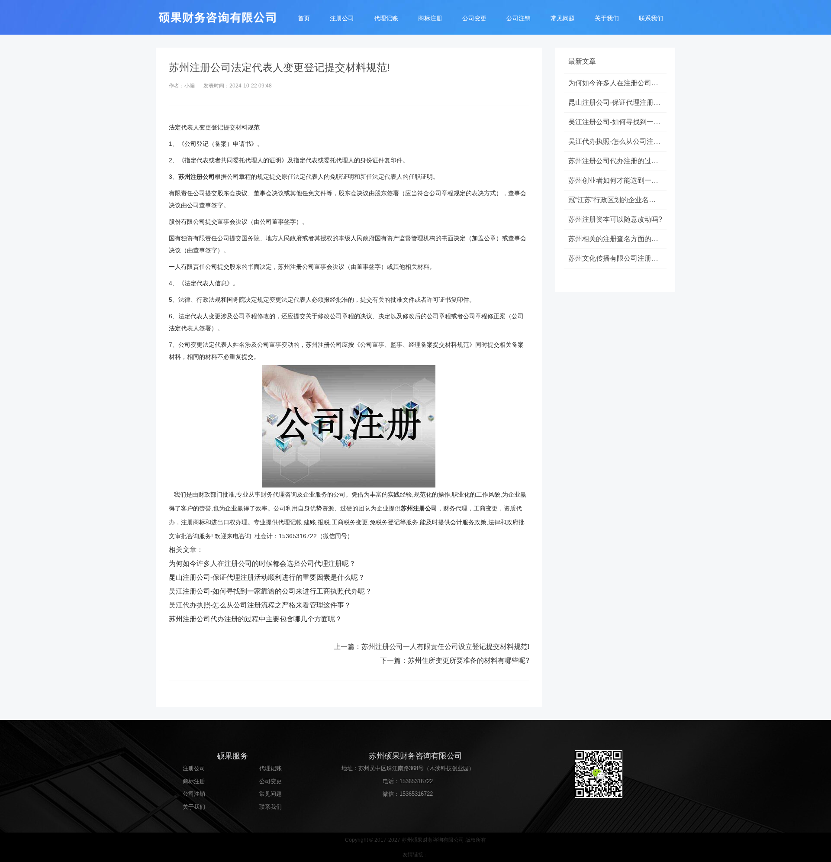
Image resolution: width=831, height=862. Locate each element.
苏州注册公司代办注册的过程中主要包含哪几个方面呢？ (255, 619)
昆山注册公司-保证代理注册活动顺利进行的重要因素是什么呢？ (267, 577)
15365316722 (416, 781)
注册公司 (342, 18)
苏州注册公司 (196, 176)
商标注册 (430, 18)
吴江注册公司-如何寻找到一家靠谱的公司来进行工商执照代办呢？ (270, 591)
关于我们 (607, 18)
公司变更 (474, 18)
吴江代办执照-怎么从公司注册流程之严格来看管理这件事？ (260, 605)
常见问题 (563, 18)
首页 (304, 18)
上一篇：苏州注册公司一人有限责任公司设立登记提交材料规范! (431, 646)
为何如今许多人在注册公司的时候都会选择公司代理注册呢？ (262, 563)
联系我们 (651, 18)
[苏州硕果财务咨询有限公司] (221, 17)
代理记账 (386, 18)
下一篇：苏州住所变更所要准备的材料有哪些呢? (454, 660)
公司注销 (518, 18)
